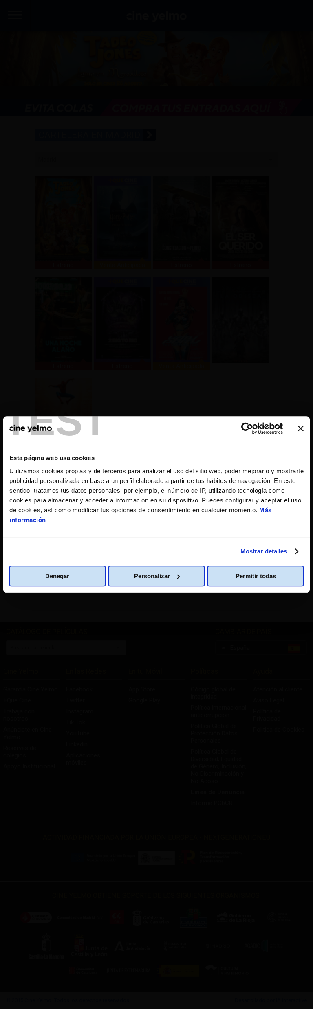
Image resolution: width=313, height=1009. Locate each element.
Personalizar (152, 575)
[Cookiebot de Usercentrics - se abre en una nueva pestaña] (247, 428)
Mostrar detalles (263, 551)
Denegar (57, 575)
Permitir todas (256, 575)
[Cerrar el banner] (301, 428)
